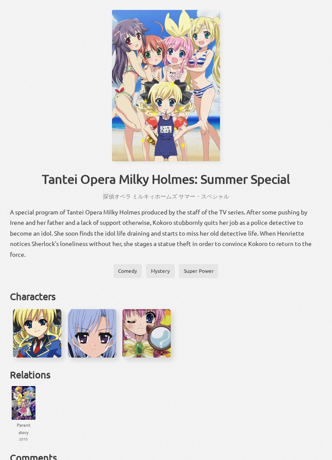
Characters (33, 296)
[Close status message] (319, 453)
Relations (30, 374)
